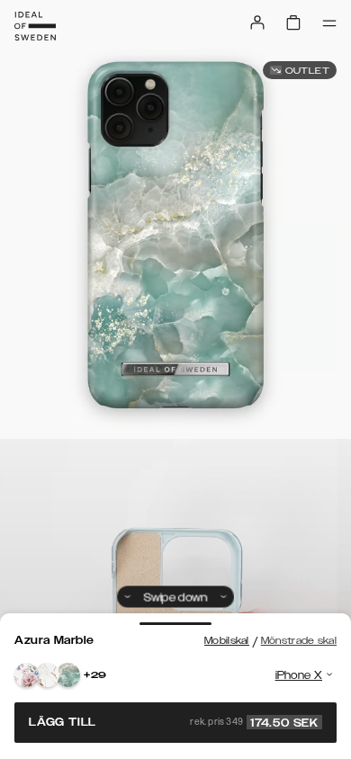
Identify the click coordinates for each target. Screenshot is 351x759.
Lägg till (174, 722)
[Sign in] (257, 22)
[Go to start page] (35, 26)
